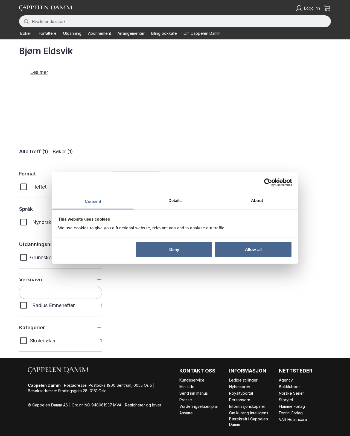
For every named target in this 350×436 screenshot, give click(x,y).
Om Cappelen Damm (201, 33)
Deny (174, 249)
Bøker (25, 33)
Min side (186, 386)
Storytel (286, 399)
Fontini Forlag (291, 413)
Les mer (39, 72)
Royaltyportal (241, 393)
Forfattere (48, 33)
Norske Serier (291, 393)
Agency (286, 380)
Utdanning (72, 33)
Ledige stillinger (243, 380)
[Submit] (25, 21)
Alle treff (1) (33, 151)
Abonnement (99, 33)
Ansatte (186, 413)
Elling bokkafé (164, 33)
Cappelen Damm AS (50, 405)
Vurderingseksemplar (198, 406)
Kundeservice (192, 380)
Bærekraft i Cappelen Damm (248, 422)
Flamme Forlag (292, 406)
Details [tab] (175, 200)
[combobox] (175, 21)
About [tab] (257, 200)
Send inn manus (193, 393)
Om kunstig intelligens (248, 413)
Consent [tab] (93, 201)
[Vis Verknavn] (95, 279)
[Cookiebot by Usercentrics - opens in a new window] (268, 182)
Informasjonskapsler (247, 406)
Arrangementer (131, 33)
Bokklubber (289, 386)
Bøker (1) (62, 151)
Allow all (253, 249)
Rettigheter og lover (143, 405)
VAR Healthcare (293, 419)
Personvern (239, 399)
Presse (185, 399)
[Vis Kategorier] (95, 327)
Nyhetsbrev (239, 386)
